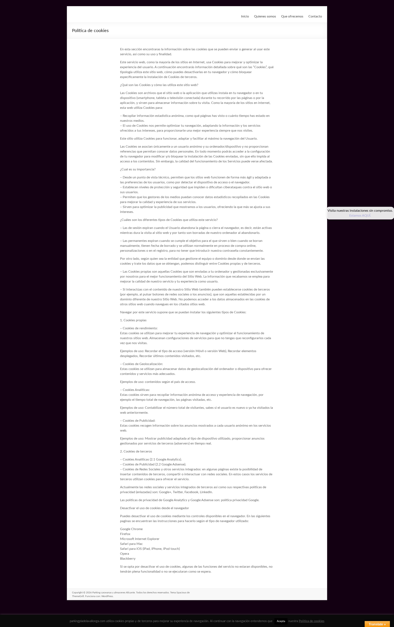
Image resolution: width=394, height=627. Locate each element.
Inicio (245, 16)
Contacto (315, 16)
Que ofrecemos (292, 16)
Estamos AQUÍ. (360, 215)
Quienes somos (265, 16)
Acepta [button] (281, 621)
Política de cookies (311, 621)
